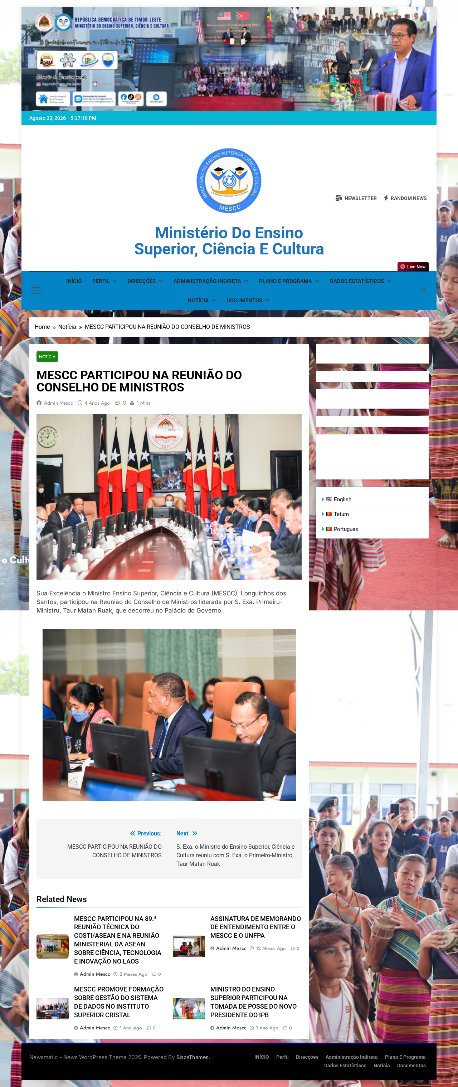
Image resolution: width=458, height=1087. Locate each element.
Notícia (198, 300)
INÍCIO (74, 281)
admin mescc (58, 402)
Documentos (244, 300)
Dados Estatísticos (357, 281)
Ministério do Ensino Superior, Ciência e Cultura (229, 240)
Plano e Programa (285, 281)
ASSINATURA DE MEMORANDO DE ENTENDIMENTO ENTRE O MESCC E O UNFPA (255, 927)
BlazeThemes (192, 1057)
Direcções (141, 281)
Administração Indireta (207, 281)
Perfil (100, 281)
